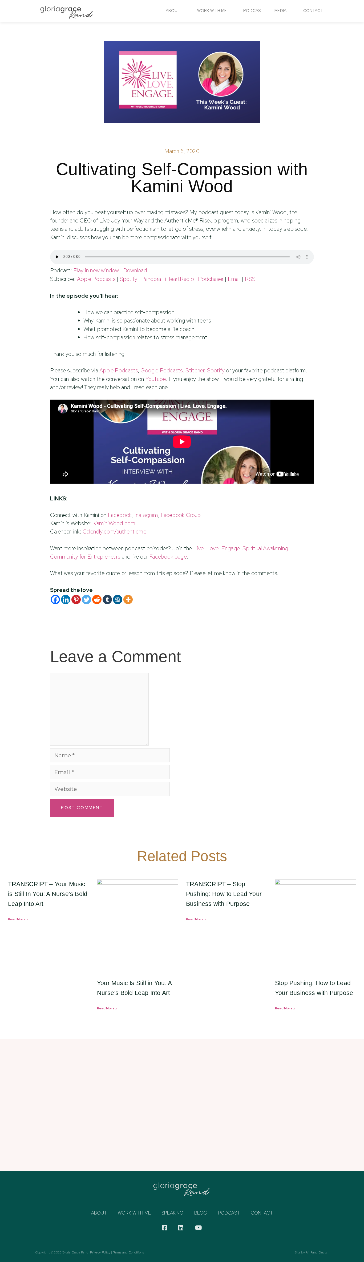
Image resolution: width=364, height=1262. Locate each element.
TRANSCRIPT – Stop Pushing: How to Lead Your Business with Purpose (224, 894)
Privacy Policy (100, 1252)
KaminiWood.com (114, 523)
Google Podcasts (161, 370)
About (173, 10)
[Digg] (117, 599)
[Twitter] (86, 599)
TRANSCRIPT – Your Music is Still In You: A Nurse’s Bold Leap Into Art (47, 894)
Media (280, 10)
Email (234, 278)
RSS (250, 278)
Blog (200, 1213)
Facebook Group (181, 515)
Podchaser (211, 278)
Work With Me (212, 10)
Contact (313, 10)
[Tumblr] (107, 599)
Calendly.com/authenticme (114, 531)
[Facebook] (55, 599)
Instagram (146, 515)
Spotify (128, 278)
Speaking (172, 1213)
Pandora (151, 278)
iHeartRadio (179, 278)
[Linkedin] (65, 599)
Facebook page (168, 556)
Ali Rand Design (317, 1252)
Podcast (253, 10)
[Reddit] (97, 599)
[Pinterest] (76, 599)
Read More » (18, 919)
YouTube (155, 379)
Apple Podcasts (96, 278)
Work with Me (134, 1213)
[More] (128, 599)
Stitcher (194, 370)
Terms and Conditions (128, 1252)
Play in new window (96, 270)
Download (135, 270)
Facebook (120, 515)
